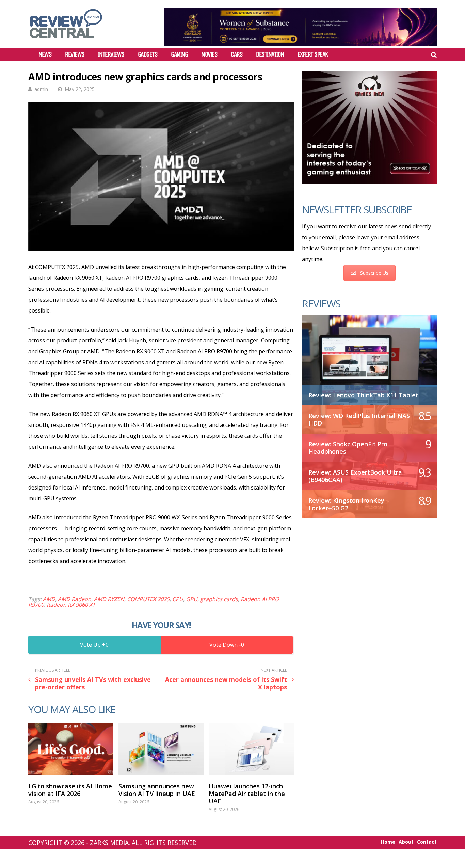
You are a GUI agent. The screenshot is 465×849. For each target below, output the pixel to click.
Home (388, 841)
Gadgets (148, 54)
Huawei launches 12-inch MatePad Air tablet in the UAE (247, 793)
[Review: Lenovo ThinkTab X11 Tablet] (369, 356)
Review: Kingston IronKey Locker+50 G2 (346, 504)
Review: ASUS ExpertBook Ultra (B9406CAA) (355, 476)
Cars (236, 54)
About (406, 841)
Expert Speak (313, 54)
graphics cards (219, 599)
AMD (49, 599)
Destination (270, 54)
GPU (191, 599)
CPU (177, 599)
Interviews (111, 54)
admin (41, 89)
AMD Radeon (74, 599)
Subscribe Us (374, 273)
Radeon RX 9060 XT (71, 604)
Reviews (74, 54)
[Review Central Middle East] (65, 41)
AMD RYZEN (109, 599)
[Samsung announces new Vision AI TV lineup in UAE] (161, 749)
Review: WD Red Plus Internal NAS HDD (359, 419)
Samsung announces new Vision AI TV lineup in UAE (156, 790)
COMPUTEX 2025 (148, 599)
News (44, 54)
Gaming (179, 54)
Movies (209, 54)
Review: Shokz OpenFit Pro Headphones (347, 447)
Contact (427, 841)
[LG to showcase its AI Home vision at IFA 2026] (70, 749)
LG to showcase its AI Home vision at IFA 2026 (70, 790)
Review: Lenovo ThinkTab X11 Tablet (363, 395)
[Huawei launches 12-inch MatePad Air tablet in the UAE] (251, 749)
